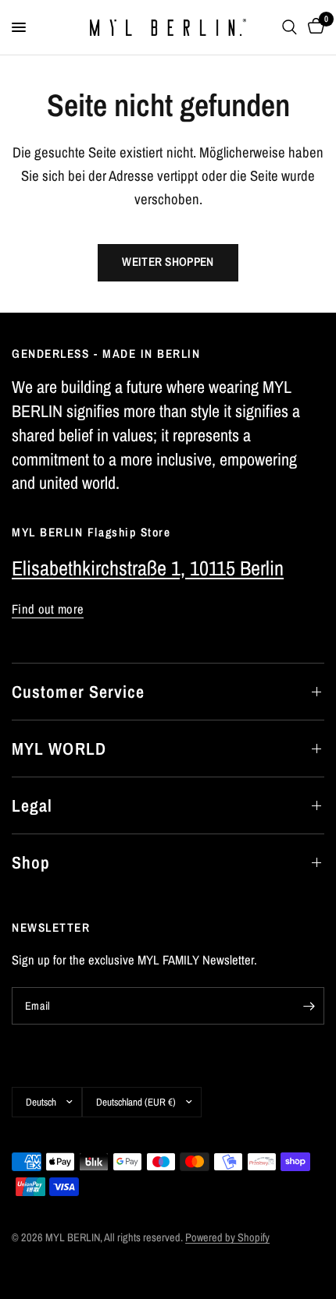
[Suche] (289, 27)
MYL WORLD (59, 748)
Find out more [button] (48, 609)
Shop (31, 862)
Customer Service (78, 691)
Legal (32, 805)
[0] (313, 27)
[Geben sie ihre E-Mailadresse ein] (308, 1006)
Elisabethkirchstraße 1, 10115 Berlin (148, 568)
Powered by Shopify (227, 1237)
